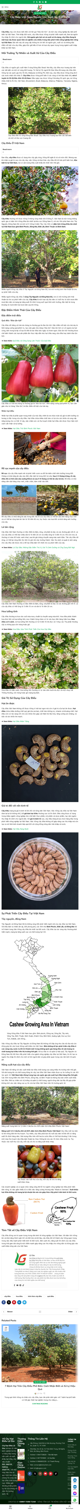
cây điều (7, 1296)
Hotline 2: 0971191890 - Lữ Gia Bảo (42, 1458)
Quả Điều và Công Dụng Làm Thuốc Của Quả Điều (32, 341)
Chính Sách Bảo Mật (71, 1473)
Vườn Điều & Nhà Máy (72, 1446)
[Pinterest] (20, 1285)
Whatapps (75, 1502)
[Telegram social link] (45, 2)
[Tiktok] (23, 1285)
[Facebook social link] (34, 2)
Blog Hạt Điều (40, 13)
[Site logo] (40, 7)
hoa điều (19, 1296)
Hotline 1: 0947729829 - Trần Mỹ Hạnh (43, 1455)
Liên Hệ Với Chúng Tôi (71, 1462)
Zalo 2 (75, 1489)
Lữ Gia (32, 21)
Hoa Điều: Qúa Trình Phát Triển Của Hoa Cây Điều (32, 629)
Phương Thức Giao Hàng (72, 1457)
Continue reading (40, 1404)
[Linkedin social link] (42, 2)
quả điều (50, 1296)
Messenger (75, 1496)
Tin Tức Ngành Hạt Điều (73, 1468)
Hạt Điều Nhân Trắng (21, 721)
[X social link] (36, 2)
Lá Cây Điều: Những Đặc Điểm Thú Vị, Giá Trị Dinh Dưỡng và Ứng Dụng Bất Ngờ (44, 547)
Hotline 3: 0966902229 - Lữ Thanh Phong (44, 1461)
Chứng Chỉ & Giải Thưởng (72, 1451)
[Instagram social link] (40, 1474)
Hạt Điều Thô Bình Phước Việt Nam (26, 428)
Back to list (40, 1312)
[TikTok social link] (56, 1474)
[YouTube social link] (45, 1474)
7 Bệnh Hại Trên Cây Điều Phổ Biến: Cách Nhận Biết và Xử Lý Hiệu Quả (40, 1387)
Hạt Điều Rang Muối (20, 829)
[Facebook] (14, 1285)
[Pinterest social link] (39, 2)
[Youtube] (17, 1285)
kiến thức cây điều (35, 1296)
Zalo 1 (75, 1482)
